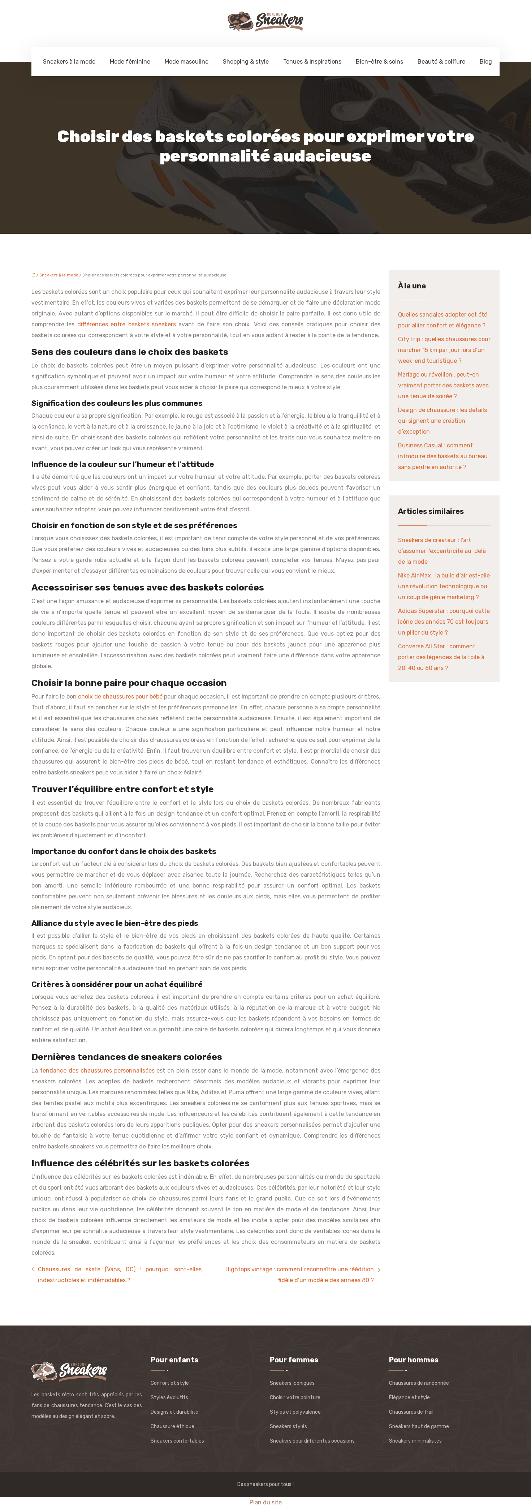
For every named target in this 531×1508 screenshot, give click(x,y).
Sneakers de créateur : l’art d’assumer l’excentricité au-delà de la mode (442, 551)
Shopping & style (246, 61)
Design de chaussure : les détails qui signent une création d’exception (442, 421)
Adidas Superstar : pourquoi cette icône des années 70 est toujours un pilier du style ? (444, 621)
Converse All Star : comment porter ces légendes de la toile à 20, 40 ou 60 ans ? (441, 657)
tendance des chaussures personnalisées (97, 1070)
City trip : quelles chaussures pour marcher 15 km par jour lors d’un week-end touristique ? (444, 350)
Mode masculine (186, 61)
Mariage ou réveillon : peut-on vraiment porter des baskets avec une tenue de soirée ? (443, 385)
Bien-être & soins (379, 61)
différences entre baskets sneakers (126, 324)
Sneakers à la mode (69, 61)
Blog (486, 61)
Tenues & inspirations (312, 61)
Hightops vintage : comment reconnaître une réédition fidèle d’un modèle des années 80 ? (299, 1275)
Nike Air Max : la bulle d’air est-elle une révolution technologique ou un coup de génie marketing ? (444, 586)
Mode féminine (130, 61)
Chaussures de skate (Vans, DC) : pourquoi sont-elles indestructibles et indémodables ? (120, 1275)
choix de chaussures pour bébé (120, 696)
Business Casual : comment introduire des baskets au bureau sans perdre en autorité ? (443, 456)
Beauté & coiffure (441, 61)
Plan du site (266, 1502)
